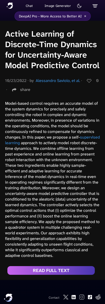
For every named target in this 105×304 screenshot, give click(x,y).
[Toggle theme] (79, 6)
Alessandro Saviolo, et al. (58, 80)
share (25, 89)
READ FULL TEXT (51, 270)
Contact (54, 298)
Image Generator (58, 6)
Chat (29, 6)
